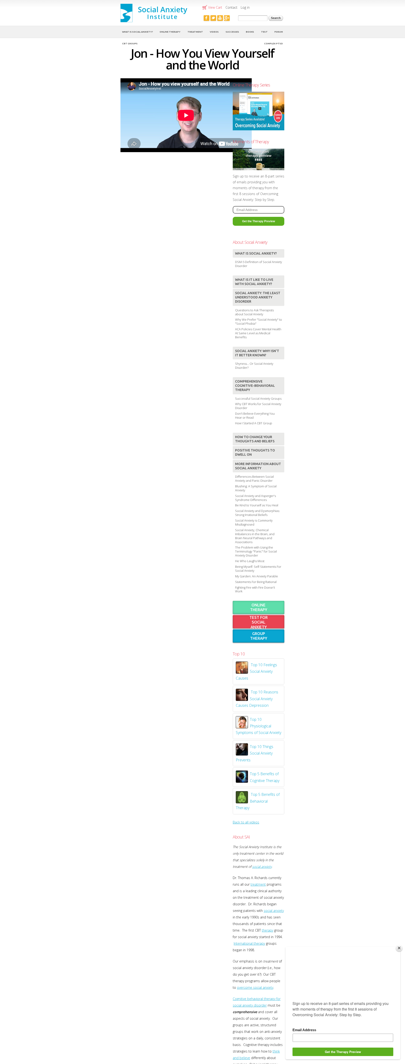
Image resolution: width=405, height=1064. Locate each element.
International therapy (249, 943)
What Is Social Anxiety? (137, 31)
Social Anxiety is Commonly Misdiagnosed (254, 522)
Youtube (220, 18)
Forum (278, 31)
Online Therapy (170, 31)
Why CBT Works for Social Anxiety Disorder (258, 406)
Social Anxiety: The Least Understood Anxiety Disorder (257, 297)
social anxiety (262, 866)
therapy (267, 930)
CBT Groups (130, 43)
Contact (231, 7)
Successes (232, 31)
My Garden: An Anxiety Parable (256, 576)
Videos (214, 31)
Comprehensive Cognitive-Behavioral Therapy (255, 386)
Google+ (227, 18)
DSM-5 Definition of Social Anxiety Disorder (258, 264)
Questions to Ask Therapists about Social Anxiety (254, 312)
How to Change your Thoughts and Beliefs (254, 439)
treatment (258, 884)
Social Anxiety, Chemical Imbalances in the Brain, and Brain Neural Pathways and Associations (254, 536)
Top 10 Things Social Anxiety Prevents (254, 753)
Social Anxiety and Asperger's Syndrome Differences (255, 498)
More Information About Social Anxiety (258, 466)
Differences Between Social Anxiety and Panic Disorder (254, 478)
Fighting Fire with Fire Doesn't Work (255, 589)
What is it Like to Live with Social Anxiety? (254, 282)
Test (264, 31)
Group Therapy (258, 635)
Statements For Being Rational (256, 582)
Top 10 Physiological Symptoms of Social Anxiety (258, 726)
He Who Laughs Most (249, 561)
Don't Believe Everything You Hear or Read (255, 415)
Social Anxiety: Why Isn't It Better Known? (257, 353)
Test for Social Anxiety (258, 622)
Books (250, 31)
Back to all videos (246, 822)
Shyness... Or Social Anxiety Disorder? (254, 365)
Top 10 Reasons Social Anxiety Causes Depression (257, 698)
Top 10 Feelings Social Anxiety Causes (256, 671)
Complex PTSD (273, 43)
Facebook (206, 18)
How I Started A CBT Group (253, 423)
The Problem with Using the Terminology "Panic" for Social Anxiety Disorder (256, 551)
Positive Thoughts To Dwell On (255, 452)
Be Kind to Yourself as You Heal (256, 505)
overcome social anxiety (255, 987)
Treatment (195, 31)
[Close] (399, 947)
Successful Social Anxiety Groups (258, 398)
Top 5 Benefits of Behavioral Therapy (258, 801)
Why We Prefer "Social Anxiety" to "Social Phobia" (258, 321)
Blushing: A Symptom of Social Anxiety (256, 488)
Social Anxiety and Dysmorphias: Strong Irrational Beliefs (257, 513)
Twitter (213, 18)
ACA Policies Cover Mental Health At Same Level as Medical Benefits (258, 333)
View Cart (215, 7)
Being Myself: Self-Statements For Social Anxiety (258, 568)
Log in (245, 7)
